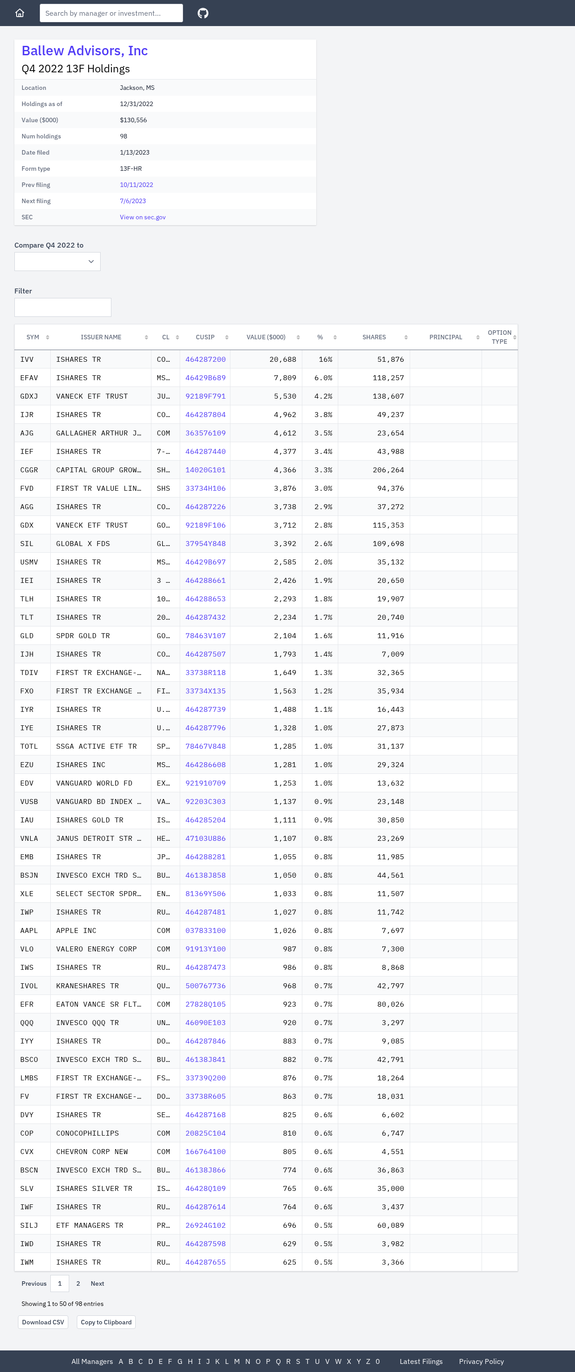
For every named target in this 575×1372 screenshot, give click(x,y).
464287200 (206, 359)
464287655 (206, 1261)
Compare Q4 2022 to (49, 244)
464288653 (206, 598)
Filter (23, 290)
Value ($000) (266, 337)
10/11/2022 (136, 185)
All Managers (92, 1361)
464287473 (206, 967)
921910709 (206, 782)
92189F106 (206, 524)
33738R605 (206, 1096)
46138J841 (206, 1059)
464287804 (206, 414)
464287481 (206, 911)
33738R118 (206, 672)
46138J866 (206, 1169)
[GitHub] (203, 13)
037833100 (206, 930)
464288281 (206, 856)
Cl (165, 337)
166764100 (206, 1151)
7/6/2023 (133, 201)
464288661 (206, 580)
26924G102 (206, 1225)
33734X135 (206, 690)
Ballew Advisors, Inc (85, 50)
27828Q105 (206, 1003)
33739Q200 (206, 1077)
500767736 (206, 985)
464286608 (206, 764)
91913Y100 (206, 948)
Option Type (500, 337)
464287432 (206, 617)
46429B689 (206, 377)
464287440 (206, 451)
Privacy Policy (481, 1361)
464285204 (206, 819)
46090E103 (206, 1022)
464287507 (206, 653)
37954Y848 (206, 543)
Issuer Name (101, 337)
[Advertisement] (398, 102)
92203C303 (206, 801)
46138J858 (206, 874)
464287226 (206, 506)
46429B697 (206, 561)
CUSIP (205, 337)
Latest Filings (421, 1361)
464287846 (206, 1040)
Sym (33, 337)
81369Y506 (206, 893)
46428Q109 (206, 1188)
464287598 (206, 1243)
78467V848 (206, 746)
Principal (445, 337)
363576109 (206, 432)
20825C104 (206, 1132)
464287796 (206, 727)
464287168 (206, 1114)
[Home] (19, 13)
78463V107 (206, 635)
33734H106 (206, 488)
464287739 (206, 709)
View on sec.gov (143, 217)
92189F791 (206, 395)
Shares (374, 337)
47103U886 (206, 838)
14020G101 (206, 469)
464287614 (206, 1206)
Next (97, 1283)
